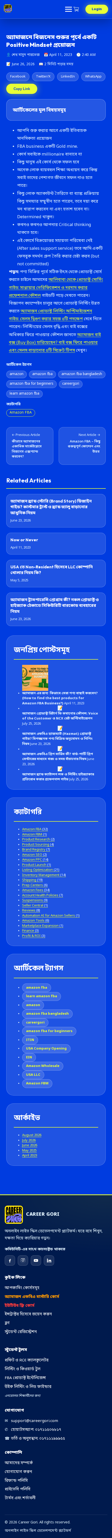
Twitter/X (43, 76)
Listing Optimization (40, 870)
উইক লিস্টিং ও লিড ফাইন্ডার (28, 1386)
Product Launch (36, 865)
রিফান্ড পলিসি (16, 1480)
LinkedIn (68, 76)
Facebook (18, 76)
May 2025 (29, 1150)
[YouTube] (36, 1260)
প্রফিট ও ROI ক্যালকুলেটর (26, 1360)
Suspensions (35, 900)
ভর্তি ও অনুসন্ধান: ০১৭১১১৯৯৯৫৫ (35, 1438)
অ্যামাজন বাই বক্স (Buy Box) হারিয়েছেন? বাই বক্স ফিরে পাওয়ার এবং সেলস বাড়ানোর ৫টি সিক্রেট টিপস (55, 342)
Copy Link (22, 89)
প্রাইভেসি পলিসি (17, 1489)
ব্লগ (7, 1323)
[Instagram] (23, 1260)
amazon (16, 374)
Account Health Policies (42, 895)
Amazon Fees (36, 890)
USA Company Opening (46, 1048)
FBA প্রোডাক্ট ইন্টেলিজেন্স (25, 1378)
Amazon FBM (34, 834)
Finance (30, 931)
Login (97, 9)
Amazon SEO (34, 855)
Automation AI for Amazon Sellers (51, 915)
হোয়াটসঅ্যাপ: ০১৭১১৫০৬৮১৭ (33, 1429)
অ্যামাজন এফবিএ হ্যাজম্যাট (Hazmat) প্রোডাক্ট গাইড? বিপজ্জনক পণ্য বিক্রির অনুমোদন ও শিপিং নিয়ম (57, 739)
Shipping (32, 880)
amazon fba (42, 374)
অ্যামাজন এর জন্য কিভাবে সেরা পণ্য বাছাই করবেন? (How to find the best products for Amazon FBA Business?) (60, 698)
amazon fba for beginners (31, 384)
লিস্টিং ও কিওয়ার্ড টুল (22, 1369)
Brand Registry (36, 849)
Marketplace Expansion (42, 926)
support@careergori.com (31, 1421)
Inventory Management (44, 875)
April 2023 (29, 1155)
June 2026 (29, 1145)
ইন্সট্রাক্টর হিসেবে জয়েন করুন (28, 1314)
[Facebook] (10, 1260)
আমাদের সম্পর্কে (19, 1463)
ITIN (30, 1040)
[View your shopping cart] (76, 9)
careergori (70, 384)
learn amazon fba (24, 393)
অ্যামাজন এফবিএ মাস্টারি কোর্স (32, 1296)
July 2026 (29, 1140)
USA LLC (33, 1075)
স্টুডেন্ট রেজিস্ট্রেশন (21, 1332)
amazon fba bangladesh (81, 374)
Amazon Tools (35, 920)
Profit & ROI (33, 936)
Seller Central (35, 905)
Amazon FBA (21, 412)
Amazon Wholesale (42, 1066)
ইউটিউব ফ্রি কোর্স (19, 1305)
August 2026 (31, 1135)
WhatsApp (93, 76)
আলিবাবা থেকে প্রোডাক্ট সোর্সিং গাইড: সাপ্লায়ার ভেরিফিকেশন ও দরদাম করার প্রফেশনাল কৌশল (56, 287)
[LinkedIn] (49, 1260)
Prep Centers (35, 885)
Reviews (31, 910)
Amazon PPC (35, 860)
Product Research (38, 839)
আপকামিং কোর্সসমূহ (22, 1288)
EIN (29, 1057)
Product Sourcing (38, 844)
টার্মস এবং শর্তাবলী (20, 1498)
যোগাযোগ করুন (18, 1472)
